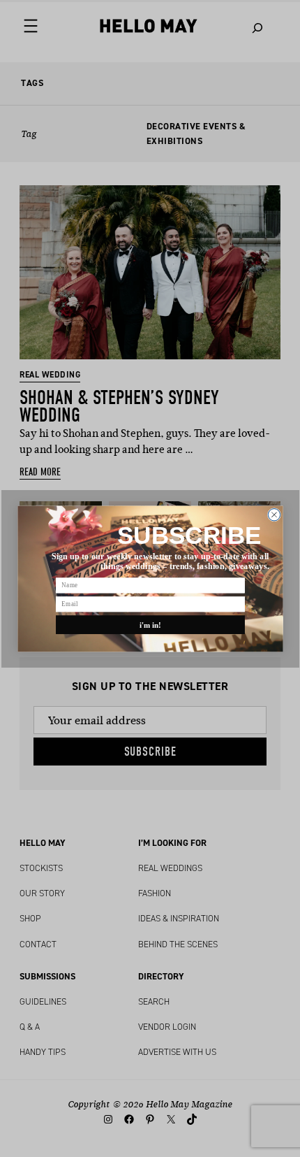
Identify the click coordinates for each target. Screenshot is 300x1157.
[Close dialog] (274, 514)
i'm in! (150, 624)
